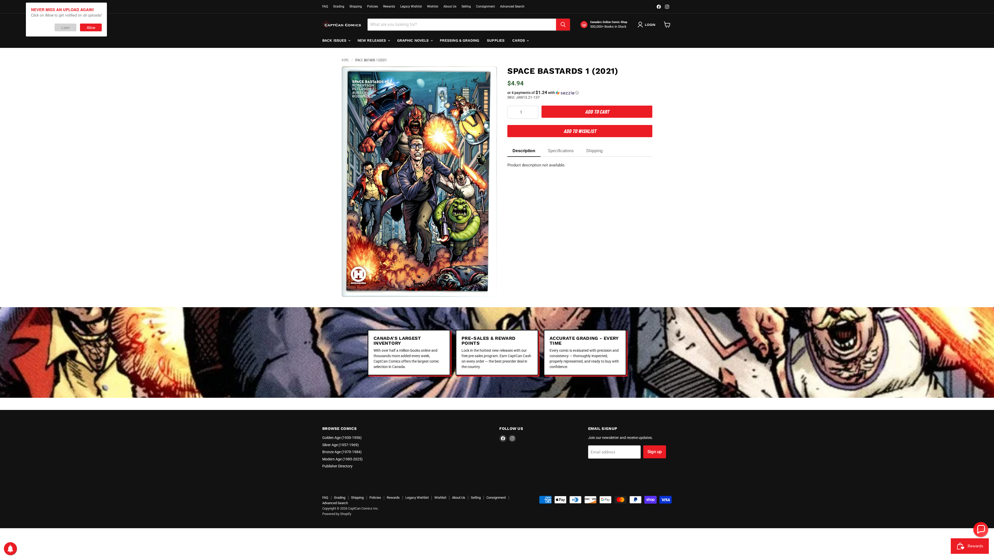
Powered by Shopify (336, 514)
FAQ (325, 6)
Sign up (654, 451)
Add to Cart (597, 111)
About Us (449, 6)
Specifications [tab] (561, 151)
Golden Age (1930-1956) (342, 438)
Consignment (485, 6)
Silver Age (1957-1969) (340, 445)
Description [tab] (524, 151)
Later (65, 27)
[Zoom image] (489, 288)
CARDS (519, 40)
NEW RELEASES (372, 40)
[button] (579, 92)
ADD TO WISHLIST (580, 131)
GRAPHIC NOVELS (413, 40)
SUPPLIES (496, 40)
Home (345, 60)
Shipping (355, 6)
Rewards (389, 6)
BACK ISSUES (335, 40)
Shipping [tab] (594, 151)
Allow (91, 27)
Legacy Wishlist (411, 6)
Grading (338, 6)
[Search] (563, 25)
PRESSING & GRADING (459, 40)
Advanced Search (512, 6)
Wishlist (432, 6)
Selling (466, 6)
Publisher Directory (337, 466)
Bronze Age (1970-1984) (342, 452)
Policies (372, 6)
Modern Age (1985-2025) (342, 459)
